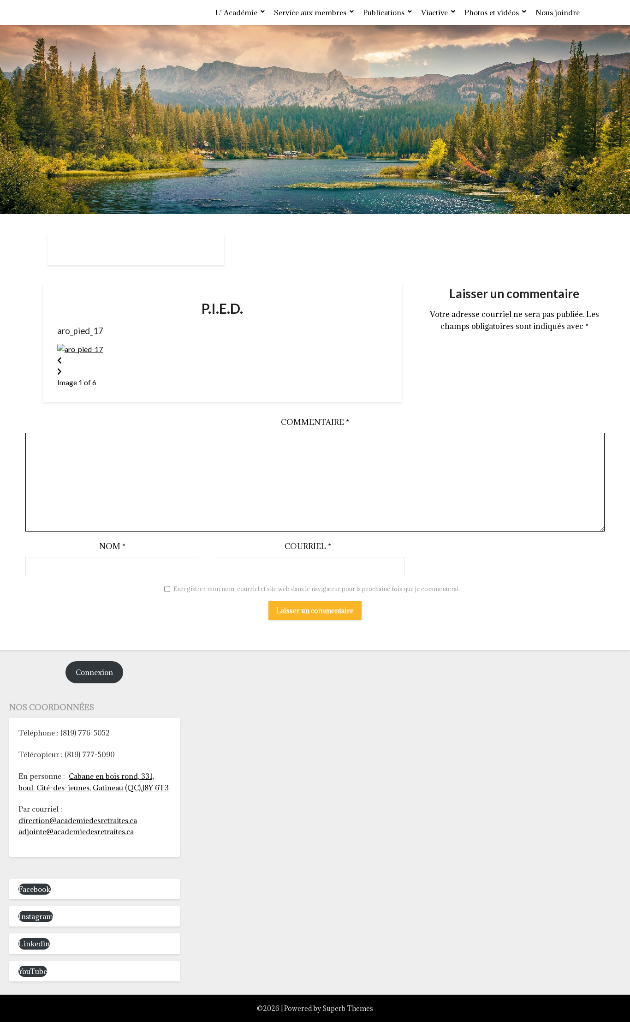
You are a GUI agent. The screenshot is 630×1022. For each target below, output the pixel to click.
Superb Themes (347, 1008)
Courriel (308, 546)
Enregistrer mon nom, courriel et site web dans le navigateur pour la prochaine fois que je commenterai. (316, 588)
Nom (112, 546)
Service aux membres (310, 12)
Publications (383, 12)
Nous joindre (557, 12)
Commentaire (315, 422)
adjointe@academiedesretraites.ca (76, 831)
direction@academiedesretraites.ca (77, 820)
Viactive (434, 12)
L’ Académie (236, 12)
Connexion (94, 672)
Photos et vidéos (491, 12)
